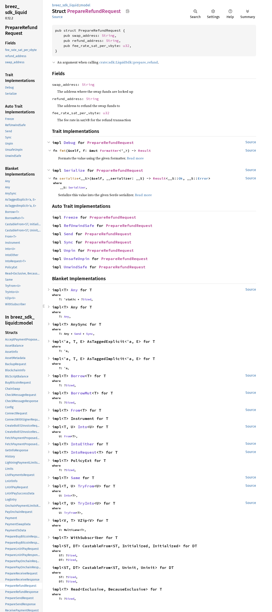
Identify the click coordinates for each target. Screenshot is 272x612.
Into (82, 426)
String (108, 35)
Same (75, 477)
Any (74, 289)
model (85, 5)
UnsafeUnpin (76, 258)
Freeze (71, 217)
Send (68, 233)
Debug (69, 142)
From (75, 410)
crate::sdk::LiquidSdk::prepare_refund (128, 62)
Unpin (69, 250)
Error (203, 178)
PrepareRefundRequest (110, 142)
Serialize (74, 170)
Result (144, 150)
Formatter (109, 150)
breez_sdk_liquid (65, 5)
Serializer (76, 187)
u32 (126, 46)
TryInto (86, 503)
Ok (180, 178)
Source (57, 17)
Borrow (78, 375)
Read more (135, 158)
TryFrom (86, 486)
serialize (69, 178)
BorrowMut (81, 393)
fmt (63, 150)
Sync (68, 242)
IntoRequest (83, 452)
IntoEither (82, 444)
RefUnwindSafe (79, 225)
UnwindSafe (75, 266)
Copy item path (127, 11)
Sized (87, 299)
